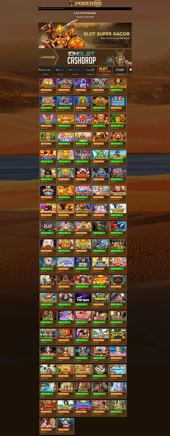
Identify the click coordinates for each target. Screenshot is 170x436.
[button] (130, 69)
